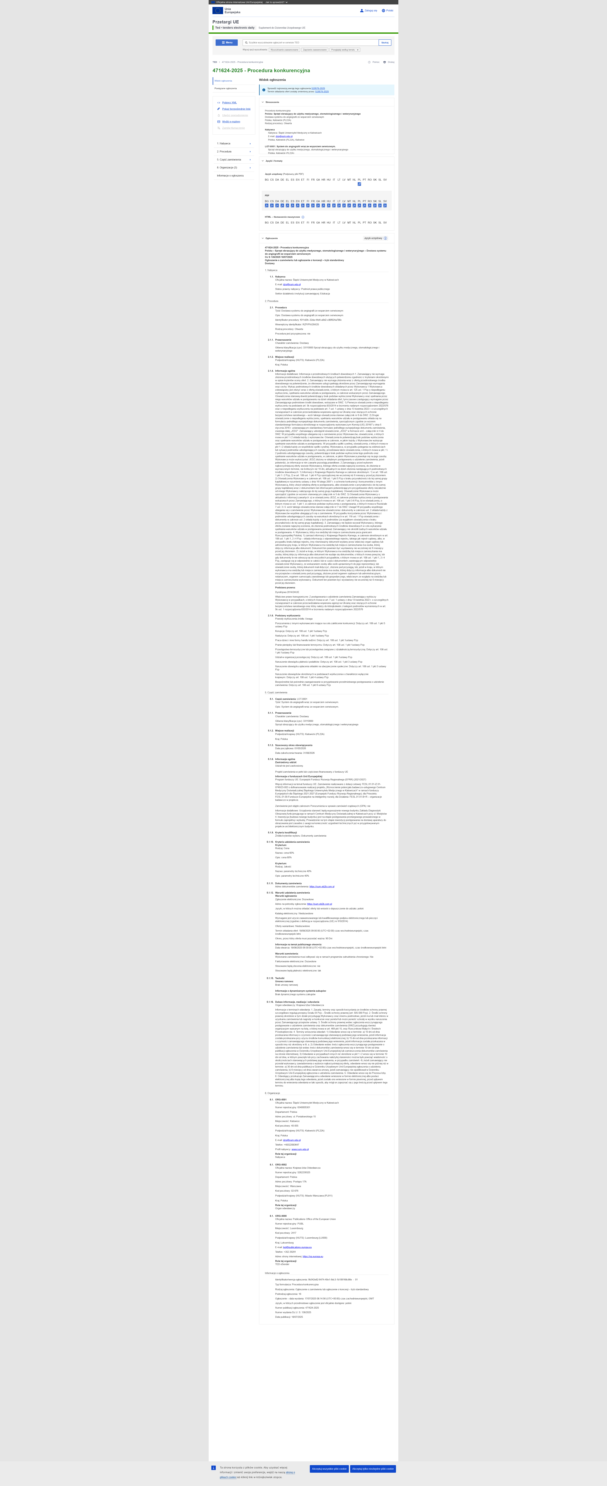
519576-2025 (318, 88)
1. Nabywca (223, 143)
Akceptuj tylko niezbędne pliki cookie (373, 1468)
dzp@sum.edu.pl (284, 136)
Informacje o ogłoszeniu (230, 175)
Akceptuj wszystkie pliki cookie (329, 1468)
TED (215, 62)
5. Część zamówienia (229, 159)
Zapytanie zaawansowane (315, 50)
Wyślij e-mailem (231, 121)
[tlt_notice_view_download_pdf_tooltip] (266, 205)
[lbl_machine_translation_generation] (303, 217)
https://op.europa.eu (313, 1256)
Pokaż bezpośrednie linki (236, 109)
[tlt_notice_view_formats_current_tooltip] (385, 238)
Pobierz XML (229, 102)
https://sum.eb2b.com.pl (322, 886)
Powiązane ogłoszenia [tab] (226, 88)
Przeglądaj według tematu (343, 50)
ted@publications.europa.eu (297, 1247)
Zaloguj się (371, 10)
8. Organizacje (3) (227, 167)
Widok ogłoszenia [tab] (223, 80)
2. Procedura (224, 151)
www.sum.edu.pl (300, 1149)
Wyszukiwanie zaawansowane (284, 50)
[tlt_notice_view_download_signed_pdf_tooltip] (359, 184)
